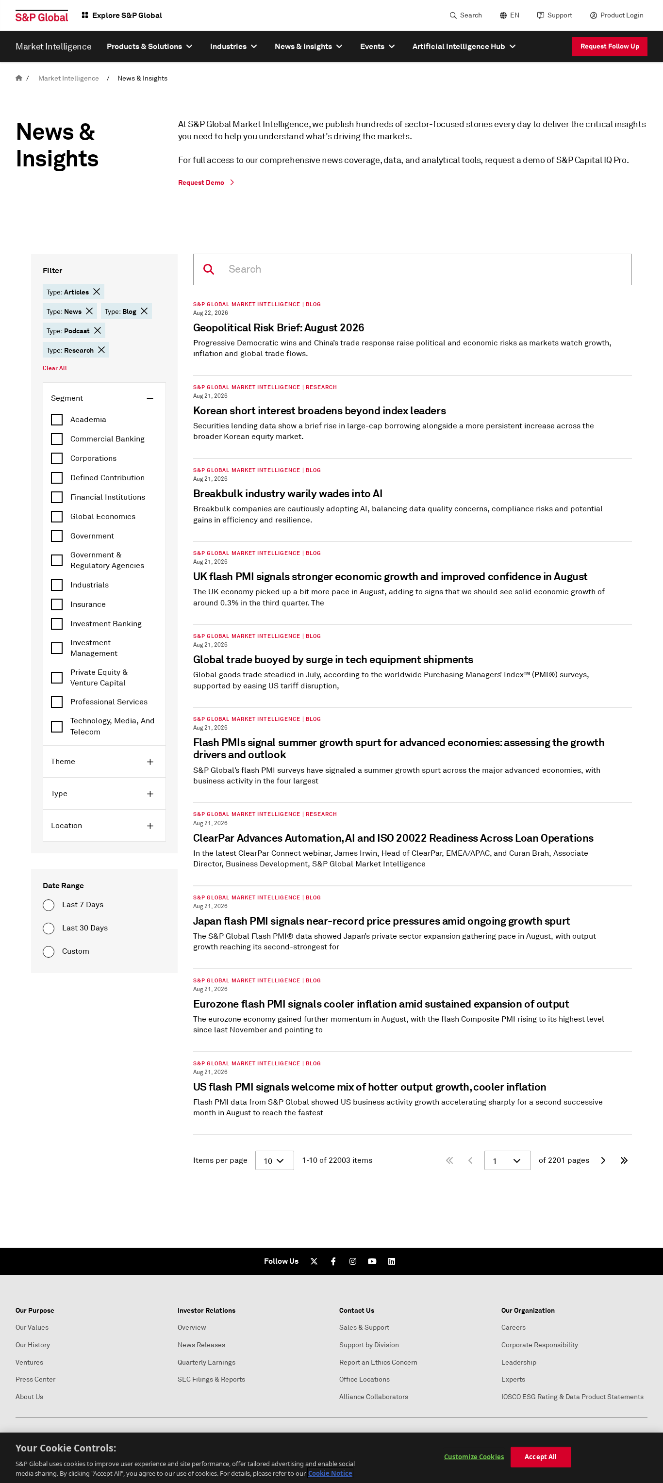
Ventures (29, 1362)
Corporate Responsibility (539, 1345)
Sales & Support (364, 1327)
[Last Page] (624, 1160)
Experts (513, 1379)
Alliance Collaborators (373, 1397)
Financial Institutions (107, 497)
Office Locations (364, 1379)
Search (471, 15)
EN (514, 15)
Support (559, 15)
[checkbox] (104, 419)
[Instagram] (353, 1261)
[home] (19, 78)
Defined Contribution (107, 478)
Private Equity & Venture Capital (99, 678)
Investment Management (93, 648)
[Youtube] (372, 1261)
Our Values (32, 1327)
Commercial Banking (107, 439)
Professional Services (109, 702)
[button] (96, 291)
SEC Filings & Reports (211, 1379)
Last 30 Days (85, 928)
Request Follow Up (609, 46)
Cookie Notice (330, 1472)
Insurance (88, 604)
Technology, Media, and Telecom (112, 726)
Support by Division (369, 1345)
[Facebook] (333, 1261)
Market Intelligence (68, 78)
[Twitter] (314, 1261)
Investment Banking (106, 624)
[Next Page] (603, 1160)
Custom (75, 951)
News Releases (201, 1345)
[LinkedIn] (391, 1261)
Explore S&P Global (127, 15)
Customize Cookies (474, 1456)
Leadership (518, 1362)
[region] (331, 1458)
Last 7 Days (82, 905)
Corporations (93, 458)
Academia (88, 419)
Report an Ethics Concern (378, 1362)
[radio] (48, 905)
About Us (29, 1397)
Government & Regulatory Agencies (107, 560)
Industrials (89, 585)
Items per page (220, 1160)
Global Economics (102, 516)
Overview (192, 1327)
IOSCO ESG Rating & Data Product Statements (572, 1397)
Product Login (622, 15)
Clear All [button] (55, 368)
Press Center (35, 1379)
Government (92, 536)
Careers (513, 1327)
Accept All (541, 1456)
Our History (33, 1345)
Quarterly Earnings (206, 1362)
